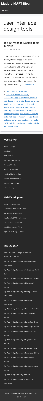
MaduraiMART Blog (15, 3)
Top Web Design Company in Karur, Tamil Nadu (21, 322)
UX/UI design (8, 156)
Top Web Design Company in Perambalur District (21, 353)
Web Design (11, 91)
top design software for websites (23, 110)
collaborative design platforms (16, 98)
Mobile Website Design (12, 174)
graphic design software (14, 104)
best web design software (17, 94)
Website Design (9, 146)
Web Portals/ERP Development (15, 218)
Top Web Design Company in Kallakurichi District (21, 309)
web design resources (18, 117)
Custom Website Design (12, 179)
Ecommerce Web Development (15, 209)
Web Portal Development (13, 213)
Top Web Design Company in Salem (17, 375)
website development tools (20, 123)
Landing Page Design (11, 183)
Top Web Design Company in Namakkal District (21, 348)
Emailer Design (9, 188)
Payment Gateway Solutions (14, 232)
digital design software (28, 101)
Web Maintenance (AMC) (13, 227)
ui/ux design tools (11, 114)
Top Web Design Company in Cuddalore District (21, 278)
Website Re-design (11, 169)
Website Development (12, 204)
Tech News (22, 91)
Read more (29, 84)
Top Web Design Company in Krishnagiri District (21, 327)
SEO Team (21, 397)
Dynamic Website (10, 165)
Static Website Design (12, 160)
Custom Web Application (13, 222)
